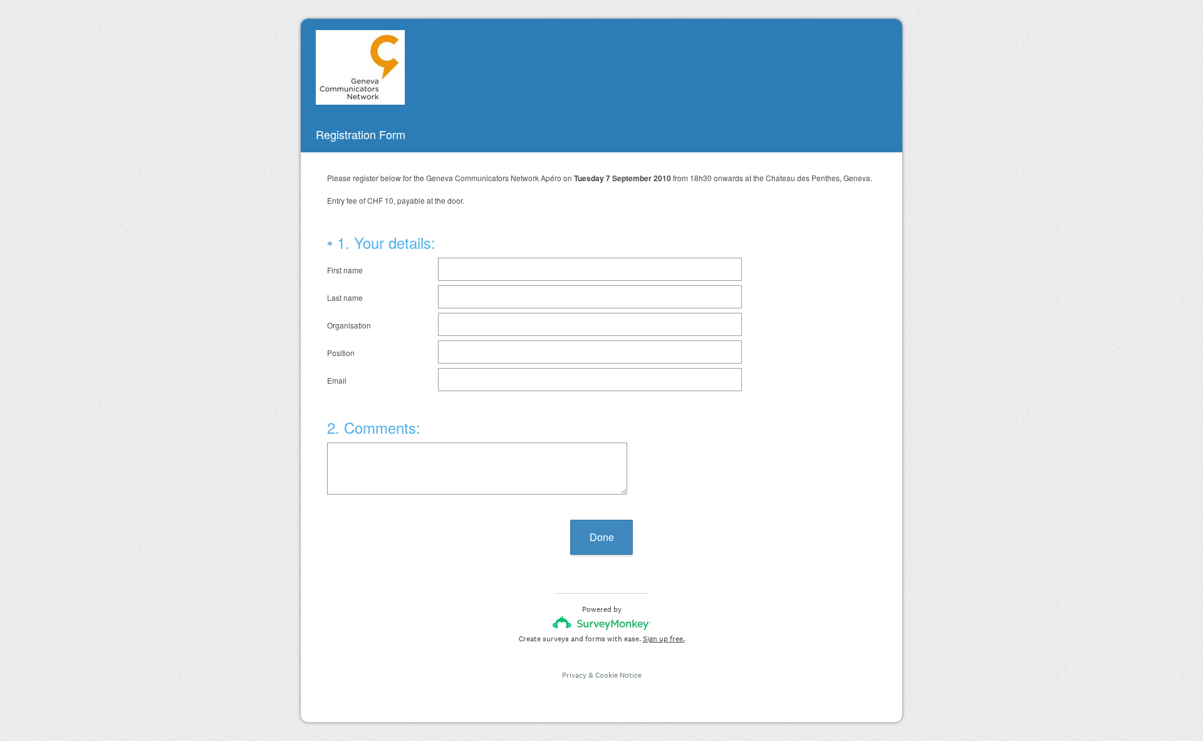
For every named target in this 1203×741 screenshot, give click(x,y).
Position (341, 352)
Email (336, 380)
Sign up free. (664, 639)
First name (345, 270)
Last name (345, 297)
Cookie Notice (618, 675)
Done (602, 537)
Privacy (574, 675)
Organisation (349, 325)
